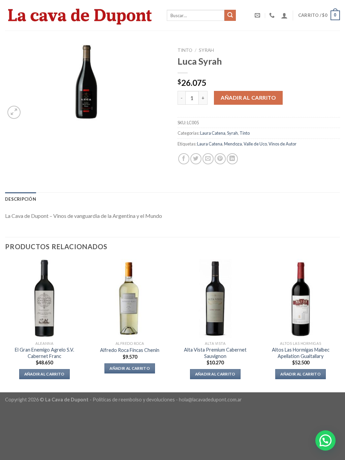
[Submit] (230, 15)
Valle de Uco (255, 143)
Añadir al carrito (248, 97)
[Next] (340, 325)
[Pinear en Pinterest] (220, 158)
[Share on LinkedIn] (232, 158)
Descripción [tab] (20, 199)
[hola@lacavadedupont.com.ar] (258, 15)
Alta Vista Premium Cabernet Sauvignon (215, 353)
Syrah (206, 50)
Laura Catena (212, 133)
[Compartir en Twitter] (195, 158)
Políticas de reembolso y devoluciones (134, 399)
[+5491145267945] (272, 15)
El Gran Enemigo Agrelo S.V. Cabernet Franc (44, 353)
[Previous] (5, 325)
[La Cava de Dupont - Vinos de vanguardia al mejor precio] (81, 15)
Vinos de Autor (282, 143)
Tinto (185, 50)
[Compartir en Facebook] (183, 158)
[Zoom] (14, 112)
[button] (325, 440)
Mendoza (233, 143)
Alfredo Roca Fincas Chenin (129, 350)
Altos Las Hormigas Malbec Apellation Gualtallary (301, 353)
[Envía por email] (208, 158)
